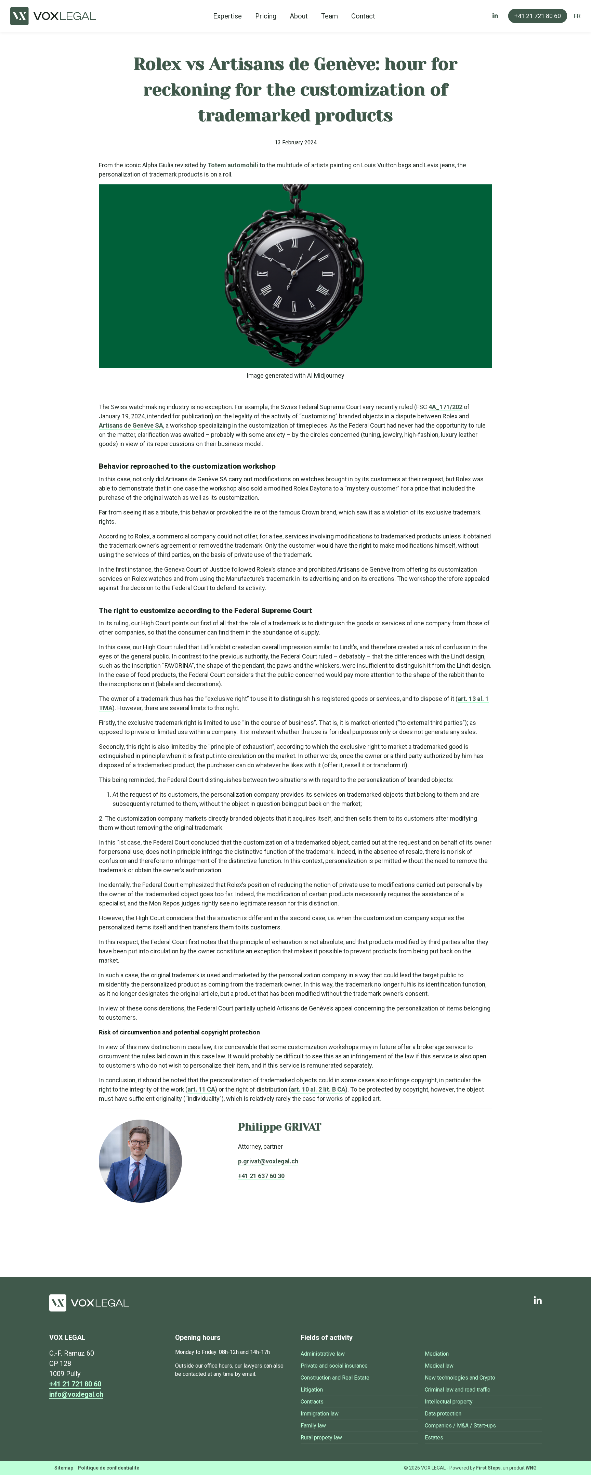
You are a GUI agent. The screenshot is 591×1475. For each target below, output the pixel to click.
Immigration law (320, 1413)
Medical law (439, 1365)
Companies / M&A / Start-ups (460, 1425)
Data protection (443, 1413)
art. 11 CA (201, 1089)
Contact (363, 16)
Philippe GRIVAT (279, 1127)
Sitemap (63, 1468)
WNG (531, 1468)
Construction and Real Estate (335, 1377)
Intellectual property (449, 1401)
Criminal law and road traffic (457, 1389)
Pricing (265, 16)
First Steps (488, 1468)
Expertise (227, 16)
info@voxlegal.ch (76, 1394)
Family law (313, 1425)
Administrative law (323, 1353)
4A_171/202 (445, 406)
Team (329, 16)
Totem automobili (233, 165)
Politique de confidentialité (108, 1468)
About (299, 16)
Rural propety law (321, 1437)
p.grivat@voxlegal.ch (268, 1161)
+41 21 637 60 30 (261, 1175)
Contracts (312, 1401)
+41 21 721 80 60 (537, 15)
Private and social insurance (334, 1365)
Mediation (437, 1353)
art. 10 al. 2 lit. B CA (318, 1089)
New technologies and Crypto (460, 1377)
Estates (434, 1437)
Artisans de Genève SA (131, 425)
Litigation (312, 1389)
